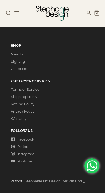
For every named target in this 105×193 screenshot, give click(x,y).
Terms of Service (25, 89)
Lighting (18, 61)
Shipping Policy (24, 97)
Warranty (19, 119)
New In (17, 54)
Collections (20, 69)
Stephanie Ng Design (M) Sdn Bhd (53, 181)
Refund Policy (22, 104)
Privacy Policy (22, 111)
